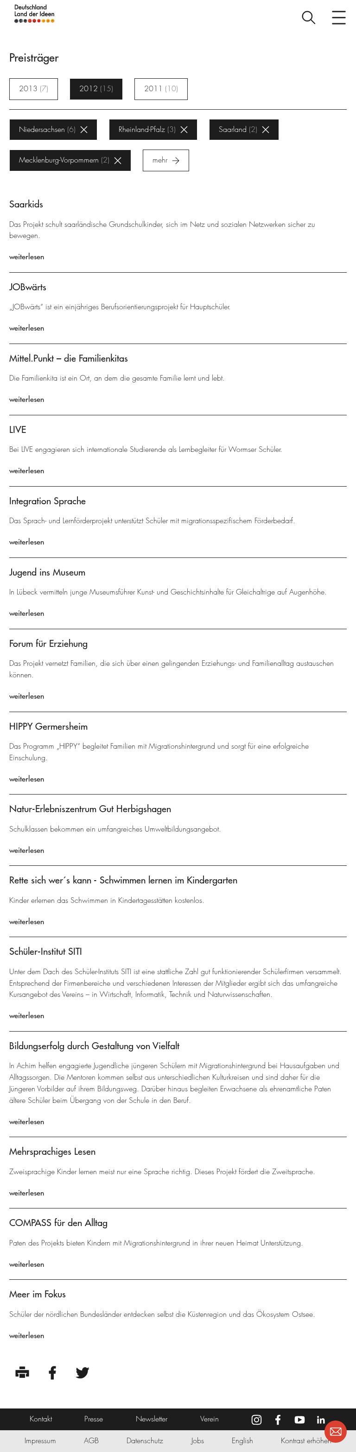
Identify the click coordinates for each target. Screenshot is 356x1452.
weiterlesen (26, 256)
